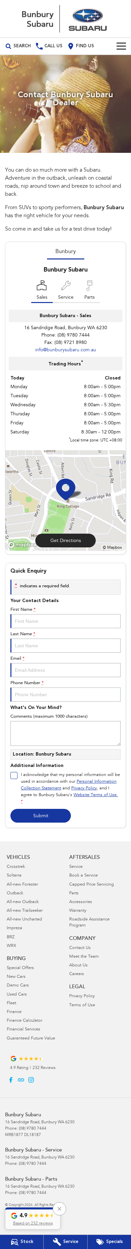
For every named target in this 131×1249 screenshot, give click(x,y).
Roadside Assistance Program (89, 922)
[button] (32, 1218)
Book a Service (83, 876)
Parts (74, 893)
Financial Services (23, 1029)
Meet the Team (84, 957)
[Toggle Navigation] (121, 46)
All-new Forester (22, 885)
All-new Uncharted (24, 919)
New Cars (16, 977)
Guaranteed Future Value (31, 1038)
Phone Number (27, 683)
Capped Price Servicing (91, 885)
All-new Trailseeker (25, 911)
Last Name (22, 634)
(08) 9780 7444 (73, 335)
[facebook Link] (11, 1080)
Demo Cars (18, 986)
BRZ (10, 937)
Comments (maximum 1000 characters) (49, 716)
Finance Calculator (24, 1021)
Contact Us (80, 948)
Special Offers (20, 968)
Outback (15, 893)
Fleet (11, 1003)
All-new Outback (23, 902)
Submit (40, 816)
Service (76, 867)
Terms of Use (82, 1005)
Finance (14, 1012)
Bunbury (65, 251)
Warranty (77, 911)
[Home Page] (65, 18)
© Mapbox (112, 548)
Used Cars (17, 995)
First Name (23, 609)
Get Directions (65, 541)
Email (17, 658)
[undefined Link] (21, 1080)
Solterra (14, 876)
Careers (76, 974)
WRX (11, 946)
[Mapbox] (23, 545)
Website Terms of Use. (96, 795)
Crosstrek (16, 867)
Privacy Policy (84, 788)
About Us (78, 965)
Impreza (14, 928)
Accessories (80, 902)
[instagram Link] (31, 1080)
